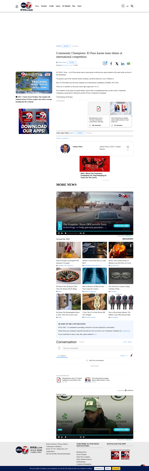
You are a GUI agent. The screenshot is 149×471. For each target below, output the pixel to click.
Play (73, 6)
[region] (94, 366)
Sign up (130, 342)
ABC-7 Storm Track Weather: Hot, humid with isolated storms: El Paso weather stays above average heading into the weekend (34, 99)
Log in (125, 342)
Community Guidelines (53, 446)
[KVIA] (26, 6)
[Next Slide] (131, 115)
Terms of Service (51, 444)
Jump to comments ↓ (62, 138)
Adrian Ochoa (62, 62)
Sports (58, 6)
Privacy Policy (62, 444)
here (95, 334)
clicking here (126, 331)
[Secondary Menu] (18, 6)
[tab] (62, 355)
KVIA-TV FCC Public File (55, 449)
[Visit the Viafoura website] (129, 390)
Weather (44, 6)
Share (79, 6)
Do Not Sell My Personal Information (58, 454)
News (37, 6)
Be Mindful (66, 6)
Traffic (51, 6)
